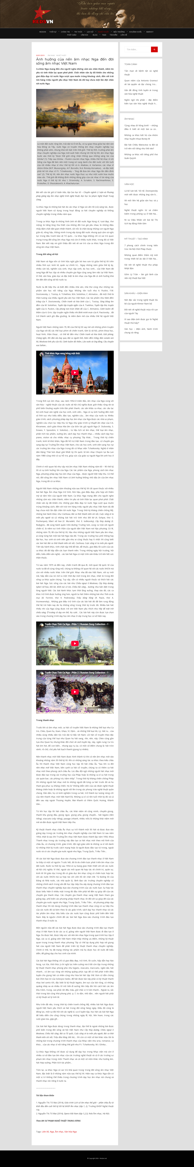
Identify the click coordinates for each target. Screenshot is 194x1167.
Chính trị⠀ (66, 32)
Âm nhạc (59, 1131)
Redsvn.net (103, 1158)
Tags (104, 35)
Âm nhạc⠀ (52, 55)
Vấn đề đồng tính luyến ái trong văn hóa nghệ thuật (141, 92)
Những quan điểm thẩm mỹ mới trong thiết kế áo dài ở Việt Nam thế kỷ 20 (141, 257)
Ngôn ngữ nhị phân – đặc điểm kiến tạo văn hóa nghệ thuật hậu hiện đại (141, 102)
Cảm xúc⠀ (85, 35)
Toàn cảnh (130, 64)
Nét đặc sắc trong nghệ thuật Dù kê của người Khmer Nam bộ (141, 302)
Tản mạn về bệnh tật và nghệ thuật (141, 72)
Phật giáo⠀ (72, 35)
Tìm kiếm (113, 35)
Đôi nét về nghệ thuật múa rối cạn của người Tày (141, 311)
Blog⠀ (96, 35)
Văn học (129, 184)
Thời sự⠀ (53, 32)
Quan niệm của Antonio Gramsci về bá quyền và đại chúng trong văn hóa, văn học (141, 82)
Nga (52, 1131)
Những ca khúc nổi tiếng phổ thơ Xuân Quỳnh (141, 156)
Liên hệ (124, 35)
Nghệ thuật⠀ (104, 32)
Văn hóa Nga (70, 1131)
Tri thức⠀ (79, 32)
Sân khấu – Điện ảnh (136, 293)
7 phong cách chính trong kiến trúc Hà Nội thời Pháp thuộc (141, 247)
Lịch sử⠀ (91, 32)
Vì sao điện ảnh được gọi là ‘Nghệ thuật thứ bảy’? (141, 321)
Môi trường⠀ (120, 32)
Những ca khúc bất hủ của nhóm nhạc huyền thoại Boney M (141, 137)
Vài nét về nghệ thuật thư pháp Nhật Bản (141, 266)
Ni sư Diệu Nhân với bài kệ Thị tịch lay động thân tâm (141, 221)
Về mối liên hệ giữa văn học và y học (141, 202)
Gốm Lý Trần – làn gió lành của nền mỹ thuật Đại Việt (141, 276)
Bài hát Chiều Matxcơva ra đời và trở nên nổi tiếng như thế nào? (141, 146)
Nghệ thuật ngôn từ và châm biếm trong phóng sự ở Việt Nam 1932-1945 (141, 212)
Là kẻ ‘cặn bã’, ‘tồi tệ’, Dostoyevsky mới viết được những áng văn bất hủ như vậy (141, 192)
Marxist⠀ (150, 32)
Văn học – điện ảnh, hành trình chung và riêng (141, 331)
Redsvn (42, 32)
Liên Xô (45, 1131)
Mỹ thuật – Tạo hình (136, 239)
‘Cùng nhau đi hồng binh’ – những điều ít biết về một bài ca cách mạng (141, 127)
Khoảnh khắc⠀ (136, 32)
